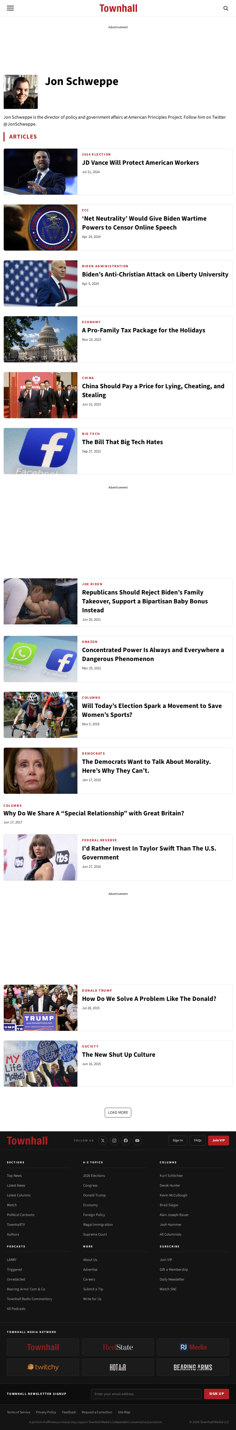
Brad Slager (169, 1205)
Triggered (14, 1269)
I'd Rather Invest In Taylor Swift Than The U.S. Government (149, 853)
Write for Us (92, 1299)
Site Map (124, 1412)
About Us (90, 1259)
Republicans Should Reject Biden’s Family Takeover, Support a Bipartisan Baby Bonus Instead (145, 601)
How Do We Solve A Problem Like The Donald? (149, 998)
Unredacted (16, 1279)
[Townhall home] (27, 1141)
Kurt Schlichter (171, 1175)
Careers (89, 1279)
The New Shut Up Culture (118, 1054)
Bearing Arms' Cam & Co (26, 1289)
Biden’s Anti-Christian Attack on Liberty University (155, 274)
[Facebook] (125, 1140)
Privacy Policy (46, 1412)
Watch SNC (168, 1289)
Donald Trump (94, 1195)
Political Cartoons (20, 1214)
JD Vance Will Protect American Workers (140, 162)
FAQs (197, 1140)
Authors (13, 1234)
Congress (90, 1185)
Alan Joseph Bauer (174, 1214)
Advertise (90, 1269)
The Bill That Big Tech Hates (122, 442)
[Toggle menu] (10, 8)
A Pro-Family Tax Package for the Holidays (143, 330)
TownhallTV (16, 1224)
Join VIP (218, 1140)
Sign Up (216, 1393)
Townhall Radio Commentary (29, 1299)
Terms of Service (18, 1412)
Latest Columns (19, 1195)
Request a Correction (97, 1412)
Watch (12, 1205)
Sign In (178, 1140)
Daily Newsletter (172, 1279)
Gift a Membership (174, 1269)
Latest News (16, 1185)
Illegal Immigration (98, 1224)
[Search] (225, 8)
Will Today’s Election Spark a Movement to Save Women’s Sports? (152, 710)
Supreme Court (95, 1234)
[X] (102, 1140)
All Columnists (170, 1234)
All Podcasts (16, 1308)
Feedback (69, 1412)
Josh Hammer (171, 1224)
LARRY (11, 1259)
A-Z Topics (93, 1162)
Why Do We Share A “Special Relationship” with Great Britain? (93, 813)
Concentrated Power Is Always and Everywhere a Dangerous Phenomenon (153, 654)
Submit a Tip (93, 1289)
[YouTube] (137, 1140)
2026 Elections (94, 1175)
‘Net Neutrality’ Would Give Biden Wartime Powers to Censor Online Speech (144, 223)
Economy (90, 1205)
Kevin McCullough (173, 1195)
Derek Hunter (170, 1185)
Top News (14, 1175)
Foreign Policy (94, 1214)
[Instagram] (114, 1140)
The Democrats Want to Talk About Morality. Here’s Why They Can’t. (146, 766)
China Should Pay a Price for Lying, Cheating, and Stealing (153, 391)
